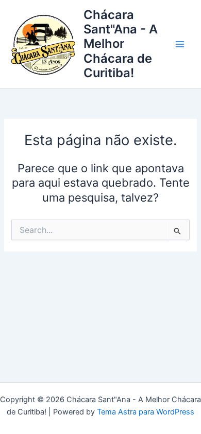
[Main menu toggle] (180, 44)
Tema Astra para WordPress (145, 412)
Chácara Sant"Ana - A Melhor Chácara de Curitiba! (120, 44)
